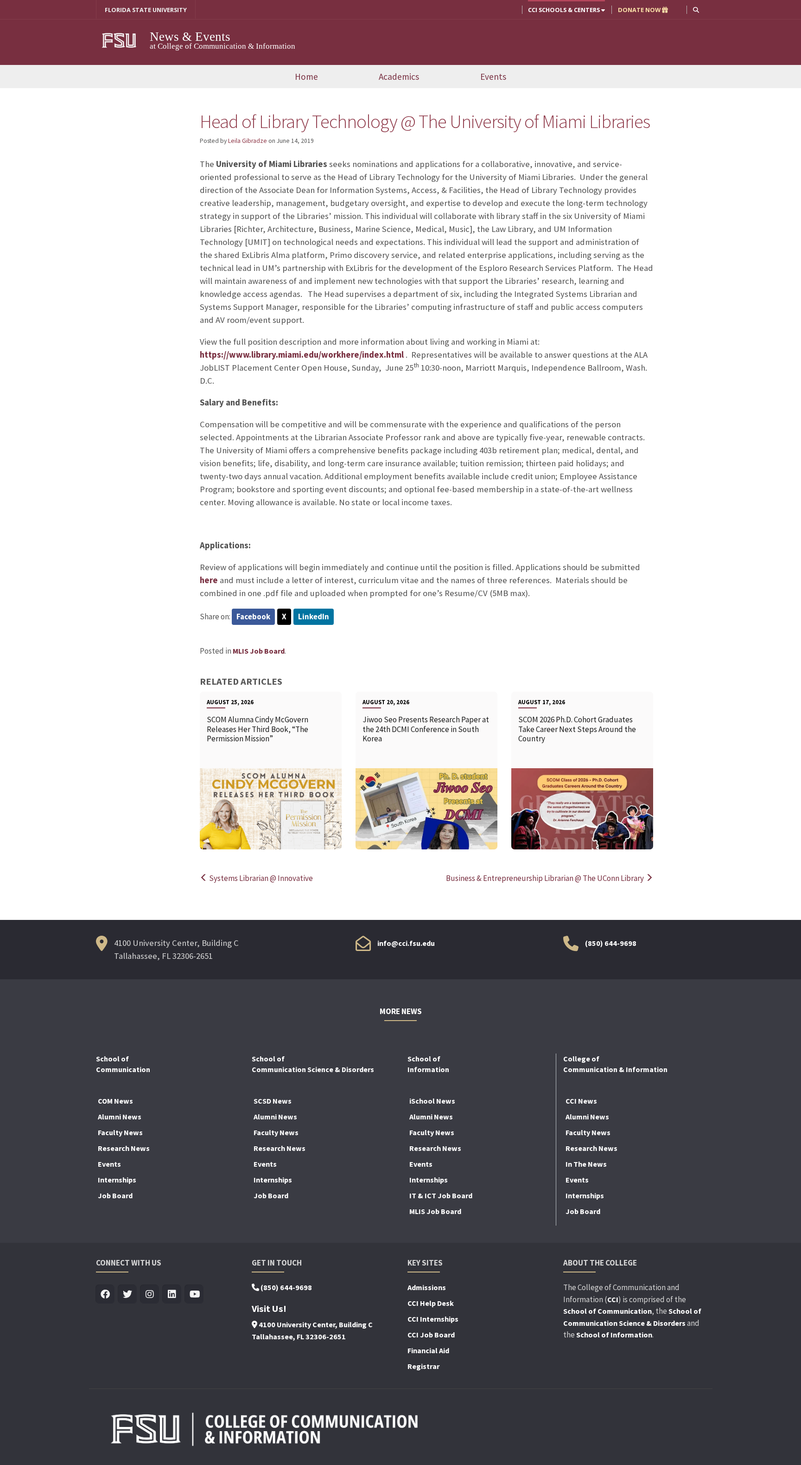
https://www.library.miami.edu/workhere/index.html (302, 354)
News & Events (190, 37)
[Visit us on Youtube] (194, 1294)
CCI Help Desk (430, 1303)
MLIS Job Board (259, 650)
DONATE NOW (640, 10)
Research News (124, 1148)
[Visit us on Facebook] (105, 1294)
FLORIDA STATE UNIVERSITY (146, 10)
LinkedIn (313, 616)
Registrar (423, 1366)
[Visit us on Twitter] (127, 1294)
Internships (117, 1179)
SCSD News (273, 1100)
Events (493, 76)
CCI (612, 1299)
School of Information (614, 1334)
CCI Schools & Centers (564, 10)
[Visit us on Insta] (149, 1294)
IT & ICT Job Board (440, 1195)
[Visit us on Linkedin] (172, 1294)
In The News (586, 1164)
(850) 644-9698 (610, 943)
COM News (115, 1100)
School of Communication (607, 1311)
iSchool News (432, 1100)
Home (306, 76)
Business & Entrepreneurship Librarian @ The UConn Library (545, 878)
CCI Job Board (431, 1334)
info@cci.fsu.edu (406, 943)
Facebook (253, 616)
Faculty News (120, 1132)
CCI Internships (432, 1319)
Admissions (426, 1287)
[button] (696, 9)
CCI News (581, 1100)
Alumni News (119, 1116)
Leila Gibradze (247, 141)
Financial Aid (428, 1350)
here (209, 580)
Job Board (115, 1195)
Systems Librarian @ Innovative (260, 878)
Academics (399, 76)
